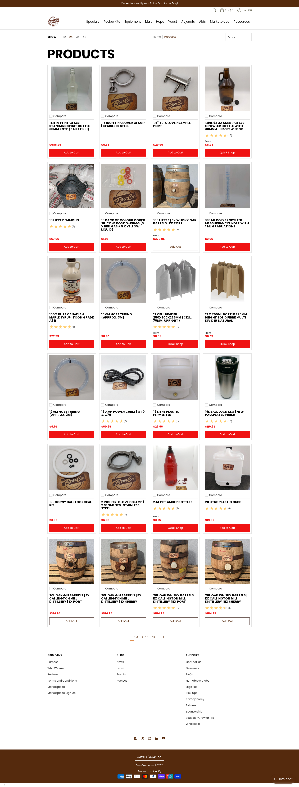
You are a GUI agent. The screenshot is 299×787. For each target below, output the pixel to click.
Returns (191, 705)
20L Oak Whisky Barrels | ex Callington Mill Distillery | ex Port (174, 598)
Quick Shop (227, 152)
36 (77, 37)
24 (71, 37)
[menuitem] (227, 10)
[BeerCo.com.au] (53, 21)
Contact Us (193, 662)
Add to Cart (72, 152)
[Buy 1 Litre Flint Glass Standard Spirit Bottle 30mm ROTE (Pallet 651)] (71, 89)
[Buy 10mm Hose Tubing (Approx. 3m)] (123, 280)
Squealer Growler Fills (200, 718)
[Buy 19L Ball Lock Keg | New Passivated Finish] (227, 377)
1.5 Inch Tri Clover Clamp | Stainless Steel (123, 124)
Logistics (191, 687)
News (120, 662)
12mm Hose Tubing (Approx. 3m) (64, 413)
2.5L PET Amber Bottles (172, 502)
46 (153, 637)
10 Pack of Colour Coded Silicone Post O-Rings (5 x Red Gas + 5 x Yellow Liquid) (123, 225)
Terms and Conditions (62, 681)
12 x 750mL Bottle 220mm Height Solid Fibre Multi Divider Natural (226, 317)
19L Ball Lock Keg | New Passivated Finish (224, 413)
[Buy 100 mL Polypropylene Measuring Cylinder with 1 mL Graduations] (227, 186)
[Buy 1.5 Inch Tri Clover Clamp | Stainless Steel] (123, 89)
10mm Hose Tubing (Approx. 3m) (116, 316)
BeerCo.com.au (145, 765)
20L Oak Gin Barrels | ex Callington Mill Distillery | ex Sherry (121, 598)
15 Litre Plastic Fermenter (166, 413)
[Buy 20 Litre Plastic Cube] (227, 468)
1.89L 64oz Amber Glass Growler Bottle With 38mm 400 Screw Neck (224, 126)
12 (64, 37)
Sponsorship (194, 712)
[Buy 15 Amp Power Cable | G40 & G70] (123, 377)
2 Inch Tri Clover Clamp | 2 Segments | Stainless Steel (122, 505)
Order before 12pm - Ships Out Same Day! (149, 3)
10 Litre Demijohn (64, 220)
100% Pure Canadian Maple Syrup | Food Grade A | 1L (71, 317)
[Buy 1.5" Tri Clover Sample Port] (175, 89)
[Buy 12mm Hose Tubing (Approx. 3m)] (71, 377)
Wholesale (193, 724)
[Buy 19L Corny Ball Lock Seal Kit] (71, 468)
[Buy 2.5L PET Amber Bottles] (175, 468)
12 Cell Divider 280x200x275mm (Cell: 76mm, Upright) (172, 317)
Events (121, 674)
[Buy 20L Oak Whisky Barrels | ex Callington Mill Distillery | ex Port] (175, 561)
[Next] (164, 637)
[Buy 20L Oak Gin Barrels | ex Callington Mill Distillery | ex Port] (71, 561)
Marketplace (56, 687)
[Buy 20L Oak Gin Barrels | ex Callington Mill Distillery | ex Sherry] (123, 561)
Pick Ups (191, 693)
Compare (59, 116)
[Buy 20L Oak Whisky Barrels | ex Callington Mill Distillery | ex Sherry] (227, 561)
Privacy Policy (195, 699)
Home (157, 37)
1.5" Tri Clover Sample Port (172, 124)
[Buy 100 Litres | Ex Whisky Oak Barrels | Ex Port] (175, 186)
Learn (120, 668)
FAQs (189, 674)
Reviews (52, 674)
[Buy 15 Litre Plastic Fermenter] (175, 377)
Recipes (122, 681)
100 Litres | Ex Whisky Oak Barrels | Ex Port (174, 221)
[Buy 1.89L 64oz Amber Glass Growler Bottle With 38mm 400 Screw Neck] (227, 89)
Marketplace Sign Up (61, 693)
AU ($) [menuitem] (248, 10)
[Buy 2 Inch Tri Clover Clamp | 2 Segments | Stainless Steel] (123, 468)
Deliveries (192, 668)
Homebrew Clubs (197, 681)
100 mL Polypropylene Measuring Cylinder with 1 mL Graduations (227, 223)
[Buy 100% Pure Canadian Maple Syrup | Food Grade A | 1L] (71, 280)
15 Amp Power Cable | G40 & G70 (123, 413)
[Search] (215, 10)
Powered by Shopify (149, 771)
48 (84, 37)
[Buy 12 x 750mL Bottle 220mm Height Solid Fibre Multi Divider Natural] (227, 280)
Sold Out (175, 247)
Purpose (52, 662)
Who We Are (55, 668)
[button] (135, 738)
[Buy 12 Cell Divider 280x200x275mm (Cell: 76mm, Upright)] (175, 280)
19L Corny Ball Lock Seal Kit (70, 503)
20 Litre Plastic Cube (223, 502)
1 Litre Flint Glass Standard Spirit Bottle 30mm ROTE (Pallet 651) (69, 126)
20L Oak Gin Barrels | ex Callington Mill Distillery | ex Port (69, 598)
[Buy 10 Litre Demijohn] (71, 186)
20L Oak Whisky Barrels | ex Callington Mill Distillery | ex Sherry (226, 598)
